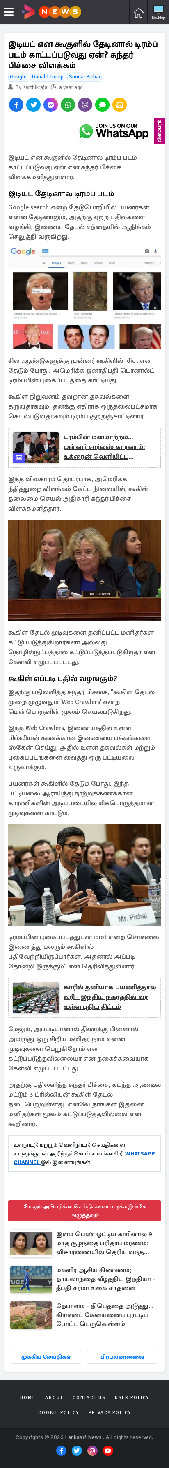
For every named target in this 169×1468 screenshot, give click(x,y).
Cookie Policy (58, 1412)
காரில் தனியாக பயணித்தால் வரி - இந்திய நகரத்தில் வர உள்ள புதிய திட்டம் (110, 997)
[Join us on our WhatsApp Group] (114, 131)
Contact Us (89, 1397)
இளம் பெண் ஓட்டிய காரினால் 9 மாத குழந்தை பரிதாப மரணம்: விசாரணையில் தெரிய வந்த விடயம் (104, 1243)
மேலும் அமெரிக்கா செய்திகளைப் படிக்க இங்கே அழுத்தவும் (84, 1211)
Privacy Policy (110, 1412)
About (54, 1397)
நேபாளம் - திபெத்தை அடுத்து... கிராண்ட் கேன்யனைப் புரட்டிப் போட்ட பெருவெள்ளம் (104, 1315)
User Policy (132, 1397)
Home (28, 1397)
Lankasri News (83, 1437)
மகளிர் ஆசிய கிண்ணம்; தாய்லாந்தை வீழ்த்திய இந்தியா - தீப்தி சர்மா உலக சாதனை (105, 1279)
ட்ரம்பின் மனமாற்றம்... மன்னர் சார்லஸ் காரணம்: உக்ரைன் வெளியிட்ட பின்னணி (104, 447)
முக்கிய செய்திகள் (46, 1356)
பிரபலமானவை (122, 1356)
